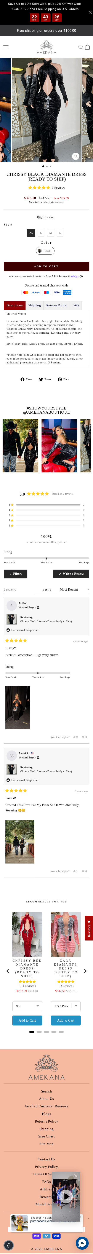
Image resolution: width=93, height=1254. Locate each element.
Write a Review (75, 575)
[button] (46, 187)
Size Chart (46, 1136)
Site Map (46, 1144)
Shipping (34, 202)
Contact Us (46, 1159)
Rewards (46, 1197)
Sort (48, 590)
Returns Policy (46, 1121)
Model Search (46, 1204)
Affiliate (46, 1189)
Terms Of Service (46, 1174)
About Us (46, 1099)
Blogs (46, 1114)
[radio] (31, 233)
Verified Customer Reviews (46, 1106)
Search (46, 1091)
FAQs (46, 1182)
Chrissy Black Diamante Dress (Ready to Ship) (46, 621)
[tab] (15, 305)
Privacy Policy (46, 1167)
